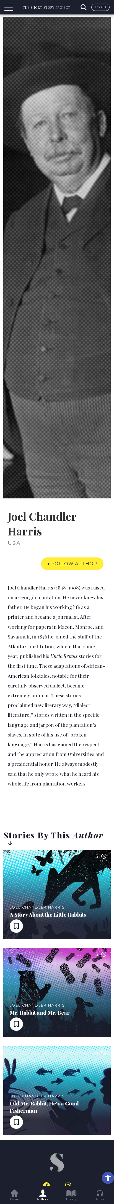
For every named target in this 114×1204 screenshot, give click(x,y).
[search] (84, 7)
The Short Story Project (46, 7)
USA (14, 543)
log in (100, 7)
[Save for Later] (16, 926)
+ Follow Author (72, 563)
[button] (108, 1178)
